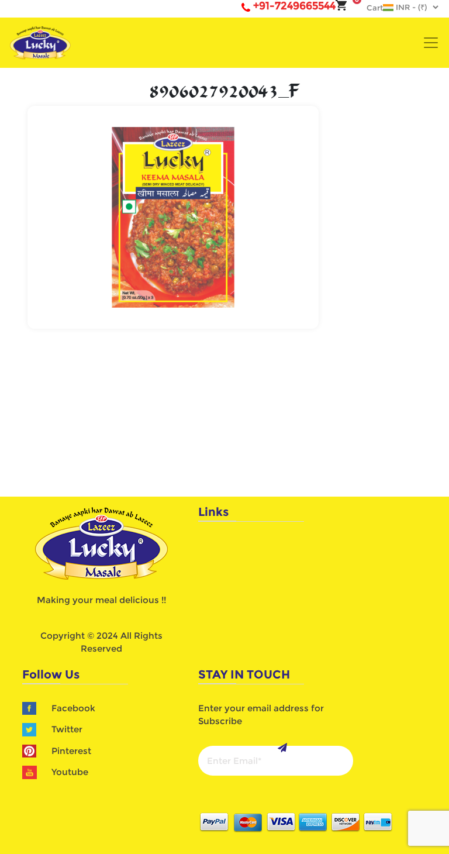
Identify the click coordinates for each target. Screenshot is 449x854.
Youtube (69, 771)
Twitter (66, 729)
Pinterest (71, 750)
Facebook (73, 708)
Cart (369, 7)
